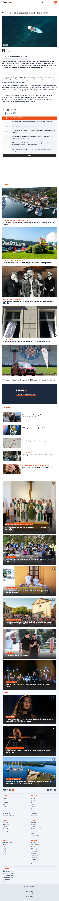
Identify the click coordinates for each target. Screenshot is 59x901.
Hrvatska (16, 7)
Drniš (32, 804)
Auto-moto (34, 851)
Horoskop (33, 859)
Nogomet (33, 822)
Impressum (29, 888)
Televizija (5, 831)
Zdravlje (33, 847)
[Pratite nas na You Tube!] (55, 790)
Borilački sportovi (36, 829)
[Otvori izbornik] (55, 2)
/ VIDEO (5, 692)
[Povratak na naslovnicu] (22, 2)
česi (14, 113)
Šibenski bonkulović (8, 871)
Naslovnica (4, 7)
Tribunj (33, 800)
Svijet (4, 806)
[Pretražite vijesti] (47, 2)
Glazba (5, 826)
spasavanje (9, 113)
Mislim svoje (6, 879)
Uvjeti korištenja (29, 891)
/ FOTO (5, 478)
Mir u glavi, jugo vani (8, 873)
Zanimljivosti (34, 864)
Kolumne (6, 869)
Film (4, 847)
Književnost (6, 849)
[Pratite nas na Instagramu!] (51, 790)
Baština (5, 853)
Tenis (32, 833)
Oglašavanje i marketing (29, 893)
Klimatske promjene (8, 815)
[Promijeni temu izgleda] (42, 2)
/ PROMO (6, 184)
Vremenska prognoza (9, 809)
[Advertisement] (29, 171)
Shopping (33, 842)
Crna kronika (6, 811)
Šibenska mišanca (8, 882)
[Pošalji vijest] (50, 2)
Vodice (33, 798)
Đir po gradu (6, 813)
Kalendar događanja (30, 394)
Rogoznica (34, 815)
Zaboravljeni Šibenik (8, 875)
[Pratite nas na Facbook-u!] (48, 790)
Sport (33, 820)
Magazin (34, 840)
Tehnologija (34, 849)
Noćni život (6, 824)
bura (3, 113)
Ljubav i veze (34, 857)
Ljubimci (33, 862)
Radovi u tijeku (20, 397)
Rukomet (33, 826)
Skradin (33, 806)
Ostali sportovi (35, 835)
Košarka (33, 824)
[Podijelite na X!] (11, 110)
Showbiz (5, 822)
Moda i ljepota (35, 844)
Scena (5, 820)
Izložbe (5, 851)
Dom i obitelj (34, 855)
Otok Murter (34, 809)
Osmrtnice (19, 394)
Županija (34, 796)
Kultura (5, 840)
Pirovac (33, 811)
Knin (32, 802)
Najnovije (5, 798)
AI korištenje (29, 896)
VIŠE (29, 155)
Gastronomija (34, 853)
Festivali (5, 829)
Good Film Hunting (8, 877)
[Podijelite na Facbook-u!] (8, 110)
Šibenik (5, 800)
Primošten (34, 813)
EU (4, 804)
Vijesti (10, 7)
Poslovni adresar (31, 397)
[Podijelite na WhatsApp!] (15, 110)
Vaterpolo (33, 831)
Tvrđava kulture (7, 842)
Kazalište (5, 844)
